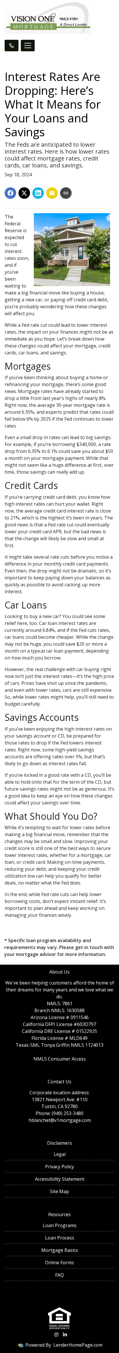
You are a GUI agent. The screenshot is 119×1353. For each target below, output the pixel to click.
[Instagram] (56, 1334)
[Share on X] (24, 193)
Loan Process (59, 1238)
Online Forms (59, 1262)
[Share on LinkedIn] (38, 193)
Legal (60, 1154)
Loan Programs (60, 1225)
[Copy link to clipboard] (66, 193)
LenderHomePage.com (78, 1345)
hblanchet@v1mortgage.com (60, 1120)
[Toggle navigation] (28, 45)
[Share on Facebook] (10, 193)
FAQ (59, 1275)
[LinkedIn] (65, 1334)
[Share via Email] (52, 193)
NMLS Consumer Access (60, 1059)
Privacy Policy (59, 1166)
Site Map (59, 1191)
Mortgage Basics (59, 1250)
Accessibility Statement (59, 1179)
